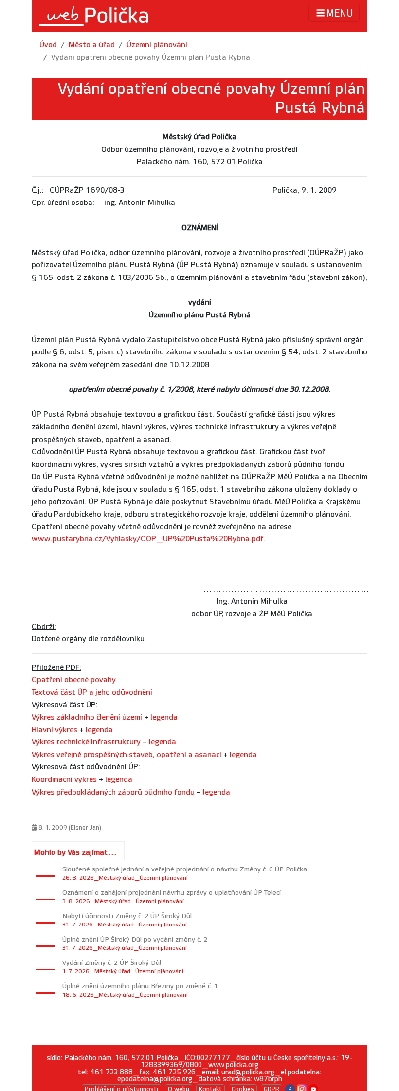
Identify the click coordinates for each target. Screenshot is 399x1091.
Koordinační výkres (64, 779)
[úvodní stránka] (93, 16)
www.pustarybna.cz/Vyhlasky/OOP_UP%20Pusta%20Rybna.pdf (147, 539)
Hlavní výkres (54, 730)
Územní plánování (157, 45)
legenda (164, 717)
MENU (339, 13)
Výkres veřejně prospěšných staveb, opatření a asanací (126, 754)
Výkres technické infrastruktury (86, 742)
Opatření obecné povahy (74, 679)
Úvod (48, 45)
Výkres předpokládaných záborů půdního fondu (113, 792)
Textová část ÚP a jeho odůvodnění (92, 692)
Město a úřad (92, 45)
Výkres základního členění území (87, 717)
